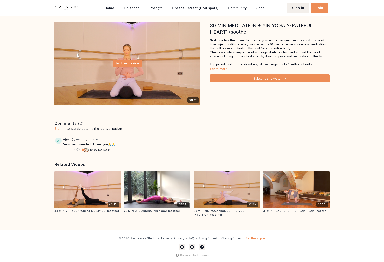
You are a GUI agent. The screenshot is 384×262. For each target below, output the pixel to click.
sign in (60, 129)
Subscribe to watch (267, 78)
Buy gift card (208, 238)
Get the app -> (255, 238)
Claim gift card (231, 238)
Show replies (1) (100, 149)
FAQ (191, 238)
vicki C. (69, 139)
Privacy (179, 238)
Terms (165, 238)
